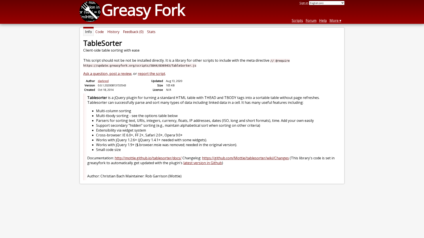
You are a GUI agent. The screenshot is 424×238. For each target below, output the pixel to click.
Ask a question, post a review (107, 73)
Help (323, 20)
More (334, 20)
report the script (151, 73)
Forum (311, 20)
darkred (103, 81)
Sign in (303, 3)
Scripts (297, 20)
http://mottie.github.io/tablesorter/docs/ (148, 158)
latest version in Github (202, 162)
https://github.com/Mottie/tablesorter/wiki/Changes (245, 158)
